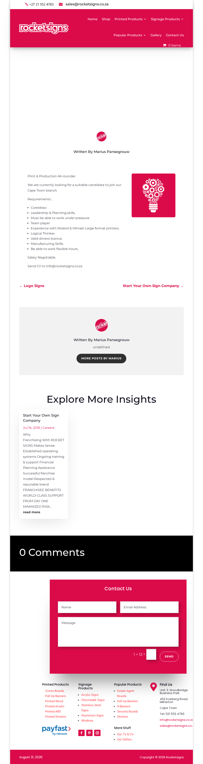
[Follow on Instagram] (97, 733)
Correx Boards (54, 691)
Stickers (122, 716)
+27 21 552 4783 (41, 4)
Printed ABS (53, 711)
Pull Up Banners (55, 696)
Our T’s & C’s (125, 734)
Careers (111, 113)
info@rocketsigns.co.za (177, 720)
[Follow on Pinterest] (89, 733)
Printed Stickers (55, 716)
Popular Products (128, 35)
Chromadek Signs (93, 700)
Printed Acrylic (54, 706)
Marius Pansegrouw (111, 152)
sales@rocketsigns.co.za (178, 726)
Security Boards (127, 711)
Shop (106, 19)
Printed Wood (54, 701)
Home (93, 19)
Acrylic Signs (90, 695)
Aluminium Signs (92, 715)
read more (31, 512)
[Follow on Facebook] (81, 733)
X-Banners (123, 706)
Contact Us (175, 35)
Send (169, 656)
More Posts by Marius (101, 358)
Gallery (156, 35)
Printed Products (129, 19)
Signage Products (165, 19)
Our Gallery (124, 739)
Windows (87, 720)
